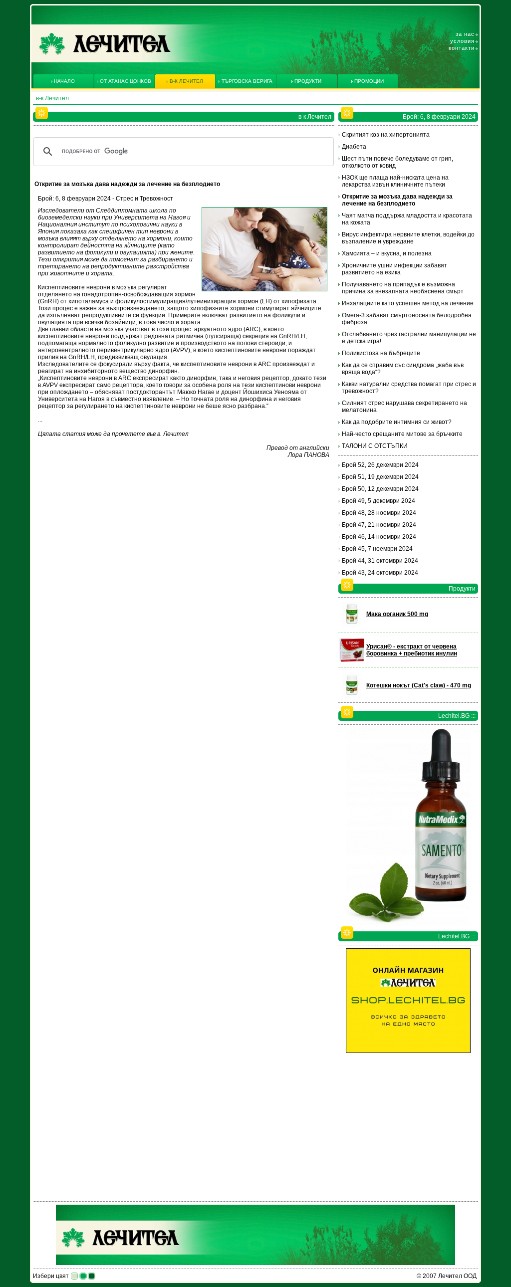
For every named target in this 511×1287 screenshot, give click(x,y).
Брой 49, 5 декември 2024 (378, 500)
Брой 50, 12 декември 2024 (380, 488)
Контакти (462, 48)
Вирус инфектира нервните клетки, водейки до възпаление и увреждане (408, 238)
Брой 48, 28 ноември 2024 (379, 512)
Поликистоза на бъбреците (381, 353)
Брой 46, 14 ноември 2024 (379, 536)
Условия (462, 41)
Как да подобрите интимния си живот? (397, 422)
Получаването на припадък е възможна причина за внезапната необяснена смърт (403, 288)
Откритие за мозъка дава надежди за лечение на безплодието (397, 200)
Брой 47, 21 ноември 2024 (379, 524)
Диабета (354, 146)
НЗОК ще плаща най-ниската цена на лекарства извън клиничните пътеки (395, 181)
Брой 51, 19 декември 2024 (380, 476)
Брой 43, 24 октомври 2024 (380, 572)
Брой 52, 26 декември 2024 (380, 464)
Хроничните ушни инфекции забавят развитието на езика (394, 269)
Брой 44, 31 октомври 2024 (380, 560)
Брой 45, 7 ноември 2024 (377, 548)
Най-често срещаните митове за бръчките (402, 433)
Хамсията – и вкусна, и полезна (387, 253)
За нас (465, 34)
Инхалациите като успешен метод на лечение (408, 303)
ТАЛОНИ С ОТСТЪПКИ (375, 445)
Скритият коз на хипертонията (386, 134)
